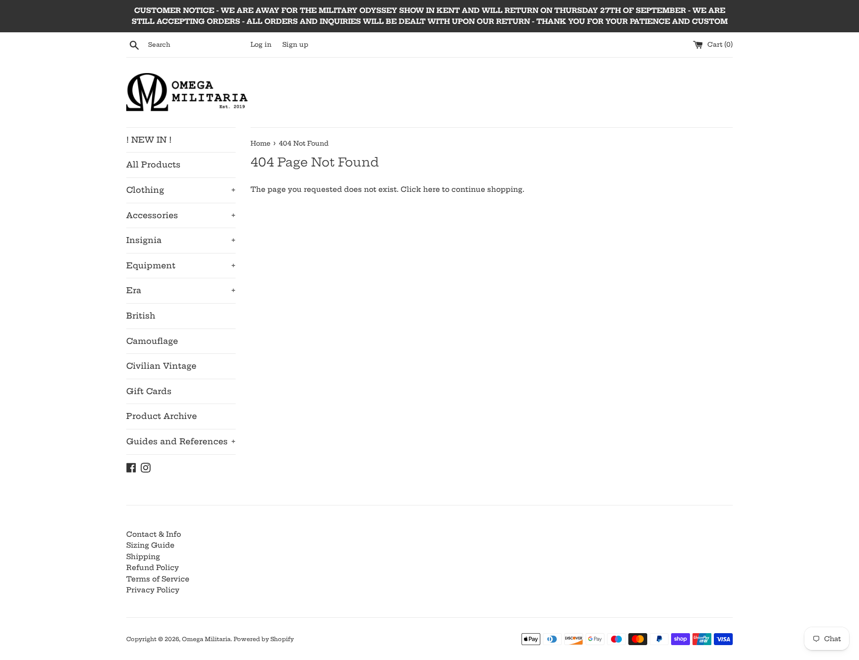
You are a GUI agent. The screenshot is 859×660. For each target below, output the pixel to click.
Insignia (181, 240)
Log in (261, 44)
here (431, 189)
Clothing (181, 190)
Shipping (143, 556)
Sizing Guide (150, 545)
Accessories (181, 215)
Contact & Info (153, 534)
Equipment (181, 265)
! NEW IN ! (149, 140)
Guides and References (181, 441)
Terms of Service (157, 579)
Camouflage (152, 341)
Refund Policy (152, 567)
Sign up (295, 44)
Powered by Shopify (264, 639)
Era (181, 290)
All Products (153, 164)
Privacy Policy (152, 589)
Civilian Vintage (161, 366)
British (140, 316)
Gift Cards (149, 391)
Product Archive (161, 416)
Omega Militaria (206, 639)
